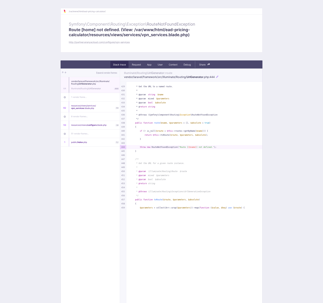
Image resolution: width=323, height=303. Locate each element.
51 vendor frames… (80, 133)
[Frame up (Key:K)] (63, 72)
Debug (187, 64)
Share (202, 64)
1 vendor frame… (79, 97)
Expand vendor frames (106, 72)
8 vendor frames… (79, 116)
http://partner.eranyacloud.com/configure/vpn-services (99, 42)
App (149, 64)
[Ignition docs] (66, 11)
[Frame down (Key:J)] (65, 72)
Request (136, 64)
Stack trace (119, 64)
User (160, 64)
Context (173, 64)
